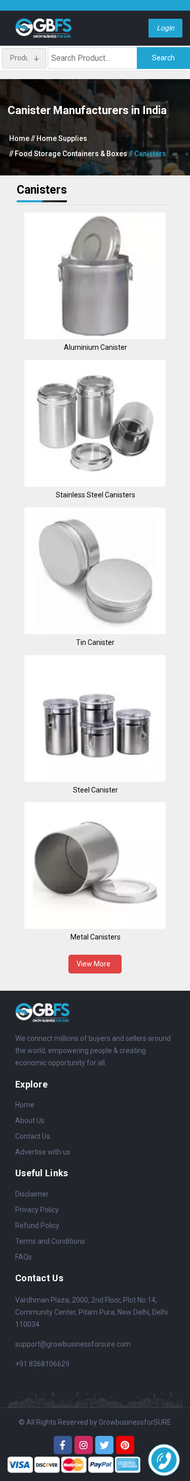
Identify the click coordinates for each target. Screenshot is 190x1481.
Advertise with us (42, 1152)
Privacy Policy (37, 1210)
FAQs (23, 1257)
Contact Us (32, 1136)
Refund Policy (37, 1225)
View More (95, 964)
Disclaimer (32, 1194)
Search (163, 58)
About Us (30, 1120)
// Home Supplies (59, 138)
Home (19, 138)
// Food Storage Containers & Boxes (68, 154)
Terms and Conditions (50, 1241)
